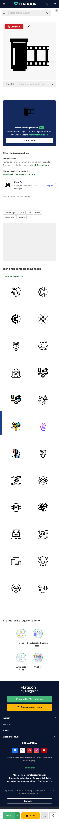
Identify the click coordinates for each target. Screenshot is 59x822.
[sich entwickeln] (43, 588)
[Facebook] (15, 750)
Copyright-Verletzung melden (21, 781)
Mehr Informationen (38, 134)
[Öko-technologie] (16, 588)
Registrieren (29, 767)
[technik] (43, 454)
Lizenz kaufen (29, 140)
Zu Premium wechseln (29, 707)
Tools (6, 724)
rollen (38, 212)
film (29, 212)
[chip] (43, 319)
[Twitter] (22, 750)
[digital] (43, 373)
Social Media (29, 743)
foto (22, 212)
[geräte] (16, 561)
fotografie (9, 217)
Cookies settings (45, 781)
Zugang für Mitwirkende (29, 699)
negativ (21, 217)
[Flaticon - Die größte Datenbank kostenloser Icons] (25, 4)
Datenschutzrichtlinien (20, 778)
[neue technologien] (16, 454)
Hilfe (6, 730)
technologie (10, 212)
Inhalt (6, 718)
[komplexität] (43, 534)
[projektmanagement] (16, 292)
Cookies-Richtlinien (42, 778)
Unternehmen (11, 737)
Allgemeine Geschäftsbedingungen (29, 775)
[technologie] (43, 292)
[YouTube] (44, 750)
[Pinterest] (29, 750)
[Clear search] (41, 13)
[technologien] (16, 481)
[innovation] (16, 346)
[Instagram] (36, 750)
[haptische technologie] (43, 427)
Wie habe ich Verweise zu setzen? (19, 174)
